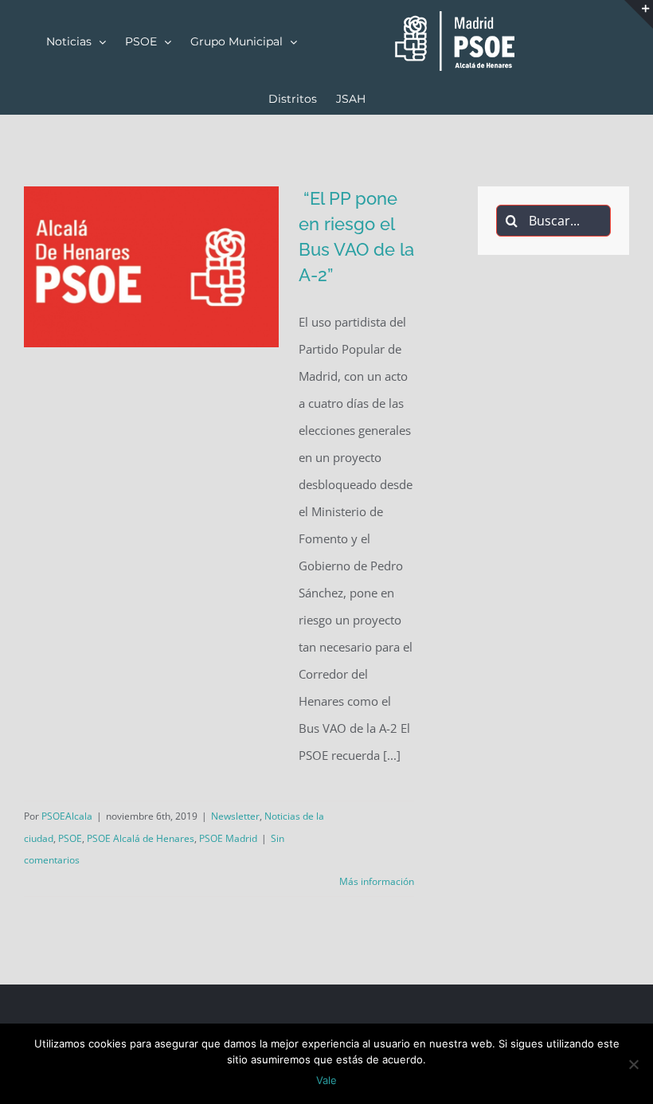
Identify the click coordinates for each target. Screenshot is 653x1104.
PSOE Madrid (228, 838)
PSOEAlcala (66, 816)
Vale (326, 1080)
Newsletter (235, 816)
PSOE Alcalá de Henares (140, 838)
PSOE (70, 838)
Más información (376, 881)
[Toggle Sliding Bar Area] (638, 14)
